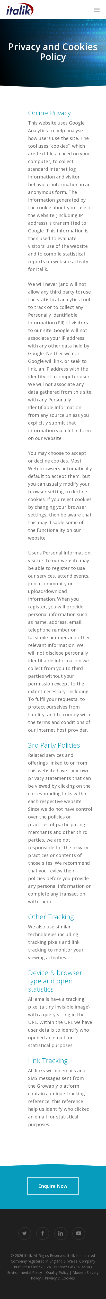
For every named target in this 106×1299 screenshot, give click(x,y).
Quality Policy (57, 1272)
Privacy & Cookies (60, 1278)
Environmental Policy (24, 1272)
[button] (97, 9)
